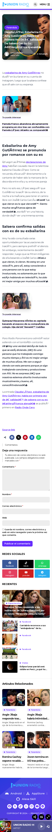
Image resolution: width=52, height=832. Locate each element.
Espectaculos (14, 603)
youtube (26, 575)
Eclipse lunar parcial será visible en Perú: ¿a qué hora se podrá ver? (33, 668)
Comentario (9, 467)
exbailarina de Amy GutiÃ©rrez (22, 72)
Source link (8, 429)
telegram (42, 575)
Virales (25, 663)
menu (43, 4)
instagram (10, 575)
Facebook (26, 622)
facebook (10, 566)
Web (4, 518)
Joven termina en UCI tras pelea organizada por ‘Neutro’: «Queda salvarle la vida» (37, 759)
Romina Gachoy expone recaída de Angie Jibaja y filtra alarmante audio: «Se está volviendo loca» (13, 759)
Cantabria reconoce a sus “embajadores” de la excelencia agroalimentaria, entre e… (33, 627)
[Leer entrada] (26, 604)
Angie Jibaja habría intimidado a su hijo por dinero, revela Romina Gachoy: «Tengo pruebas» (38, 717)
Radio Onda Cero (25, 407)
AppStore (38, 793)
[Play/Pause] (41, 826)
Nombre (7, 494)
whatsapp (42, 566)
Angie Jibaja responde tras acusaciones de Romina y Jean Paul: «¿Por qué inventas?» (11, 717)
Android (16, 793)
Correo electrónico (12, 506)
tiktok (26, 566)
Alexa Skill (29, 799)
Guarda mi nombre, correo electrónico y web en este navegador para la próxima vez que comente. (24, 532)
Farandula (12, 27)
